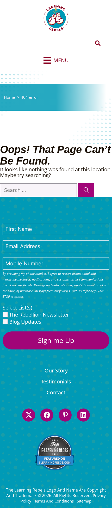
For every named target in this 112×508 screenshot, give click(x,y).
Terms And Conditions (54, 501)
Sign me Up (56, 340)
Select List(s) (17, 308)
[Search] (86, 190)
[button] (98, 43)
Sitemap (84, 501)
